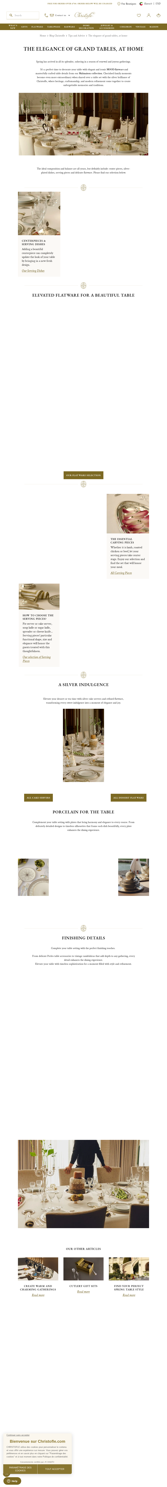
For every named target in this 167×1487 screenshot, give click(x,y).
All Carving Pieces (121, 387)
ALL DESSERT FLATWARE (127, 637)
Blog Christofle (57, 35)
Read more (38, 1076)
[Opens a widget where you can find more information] (12, 1481)
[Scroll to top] (154, 1474)
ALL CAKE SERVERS (40, 637)
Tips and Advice (76, 35)
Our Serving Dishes (33, 263)
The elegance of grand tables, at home (107, 35)
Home (43, 35)
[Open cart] (158, 15)
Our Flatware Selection (83, 296)
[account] (139, 15)
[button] (64, 442)
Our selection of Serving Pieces (37, 486)
